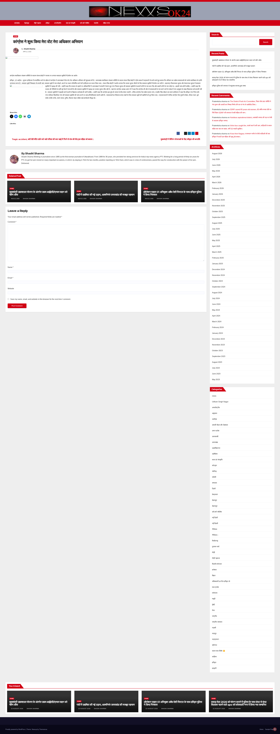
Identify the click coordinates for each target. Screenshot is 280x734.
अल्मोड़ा (214, 419)
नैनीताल (214, 529)
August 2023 (217, 362)
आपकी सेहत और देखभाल (220, 425)
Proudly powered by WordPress (15, 729)
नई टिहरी (215, 518)
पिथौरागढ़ (215, 541)
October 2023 (217, 350)
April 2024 (216, 316)
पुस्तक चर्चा (215, 546)
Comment (12, 222)
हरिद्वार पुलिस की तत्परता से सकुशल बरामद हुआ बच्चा (229, 86)
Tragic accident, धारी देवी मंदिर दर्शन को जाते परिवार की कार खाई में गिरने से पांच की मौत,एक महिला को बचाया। (52, 139)
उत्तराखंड (17, 23)
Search (215, 34)
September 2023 (218, 356)
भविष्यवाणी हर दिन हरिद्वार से (221, 581)
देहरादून (214, 500)
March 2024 (216, 322)
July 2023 (216, 368)
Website (11, 288)
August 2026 (217, 153)
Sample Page (269, 729)
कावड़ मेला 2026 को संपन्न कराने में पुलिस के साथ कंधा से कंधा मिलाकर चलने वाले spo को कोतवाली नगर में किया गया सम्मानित (238, 703)
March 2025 (216, 252)
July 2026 (216, 159)
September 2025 (218, 217)
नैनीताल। (215, 535)
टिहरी (214, 489)
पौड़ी (213, 552)
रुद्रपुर (214, 633)
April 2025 (216, 246)
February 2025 (218, 258)
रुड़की (214, 628)
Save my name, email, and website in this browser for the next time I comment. (40, 299)
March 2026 (216, 182)
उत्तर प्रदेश (215, 431)
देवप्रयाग (215, 494)
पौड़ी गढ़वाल (37, 23)
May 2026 (216, 171)
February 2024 (218, 327)
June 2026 (216, 165)
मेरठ (213, 610)
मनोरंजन (214, 593)
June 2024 (216, 304)
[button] (269, 23)
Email (10, 278)
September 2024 (218, 287)
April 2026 (216, 177)
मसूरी (213, 599)
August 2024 (217, 293)
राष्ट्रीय (96, 23)
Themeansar (43, 729)
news (214, 396)
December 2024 (218, 269)
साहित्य (214, 657)
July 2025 (216, 229)
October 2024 (217, 281)
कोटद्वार (214, 465)
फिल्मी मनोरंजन (217, 564)
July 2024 (216, 298)
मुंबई (213, 604)
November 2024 (218, 275)
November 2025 (218, 206)
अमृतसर (214, 413)
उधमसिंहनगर (216, 448)
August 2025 (217, 223)
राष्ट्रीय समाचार (217, 622)
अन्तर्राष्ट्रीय (57, 23)
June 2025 (216, 235)
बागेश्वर (214, 570)
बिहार (214, 575)
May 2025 (216, 240)
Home (261, 729)
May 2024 (216, 310)
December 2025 (218, 200)
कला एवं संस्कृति (70, 23)
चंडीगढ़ (214, 471)
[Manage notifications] (275, 729)
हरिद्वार (47, 23)
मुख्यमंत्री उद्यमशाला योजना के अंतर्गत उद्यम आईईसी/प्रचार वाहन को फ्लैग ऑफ (38, 193)
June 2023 (216, 374)
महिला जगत (106, 23)
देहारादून (26, 23)
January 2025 (217, 264)
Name (10, 267)
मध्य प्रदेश (215, 587)
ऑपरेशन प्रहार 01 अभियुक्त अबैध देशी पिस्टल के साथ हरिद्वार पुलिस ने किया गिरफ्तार (172, 193)
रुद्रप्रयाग (215, 639)
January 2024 (217, 333)
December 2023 (218, 339)
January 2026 (217, 194)
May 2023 (216, 379)
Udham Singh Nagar (220, 402)
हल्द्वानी (214, 668)
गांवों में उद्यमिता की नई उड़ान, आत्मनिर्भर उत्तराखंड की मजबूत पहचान (105, 194)
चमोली (214, 477)
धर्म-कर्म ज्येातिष (84, 23)
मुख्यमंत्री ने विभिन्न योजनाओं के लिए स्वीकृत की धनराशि (180, 139)
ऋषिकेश (215, 454)
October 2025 (217, 211)
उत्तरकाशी (215, 436)
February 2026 (218, 188)
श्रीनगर (214, 645)
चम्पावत (214, 483)
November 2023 (218, 345)
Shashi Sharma (29, 49)
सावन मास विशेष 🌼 (218, 651)
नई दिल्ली (215, 523)
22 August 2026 (17, 708)
